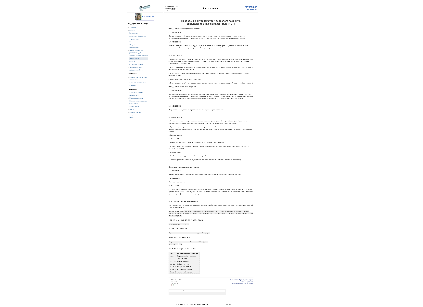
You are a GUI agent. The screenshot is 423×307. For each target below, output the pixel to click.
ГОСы (131, 118)
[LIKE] (173, 285)
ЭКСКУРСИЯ (252, 9)
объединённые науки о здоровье (242, 283)
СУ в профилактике (136, 64)
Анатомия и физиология (137, 36)
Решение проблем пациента (138, 56)
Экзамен (132, 30)
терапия (132, 61)
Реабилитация (134, 58)
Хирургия (132, 27)
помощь (228, 304)
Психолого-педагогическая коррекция (138, 84)
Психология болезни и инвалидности (136, 94)
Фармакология (134, 39)
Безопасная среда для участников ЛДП (136, 51)
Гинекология (133, 33)
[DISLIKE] (172, 285)
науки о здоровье (247, 282)
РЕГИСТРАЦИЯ (251, 7)
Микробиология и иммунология (135, 46)
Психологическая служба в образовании (138, 79)
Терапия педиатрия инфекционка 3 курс (136, 69)
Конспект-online (211, 8)
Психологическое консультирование (135, 114)
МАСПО (132, 109)
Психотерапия (134, 106)
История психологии (136, 98)
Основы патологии (135, 42)
